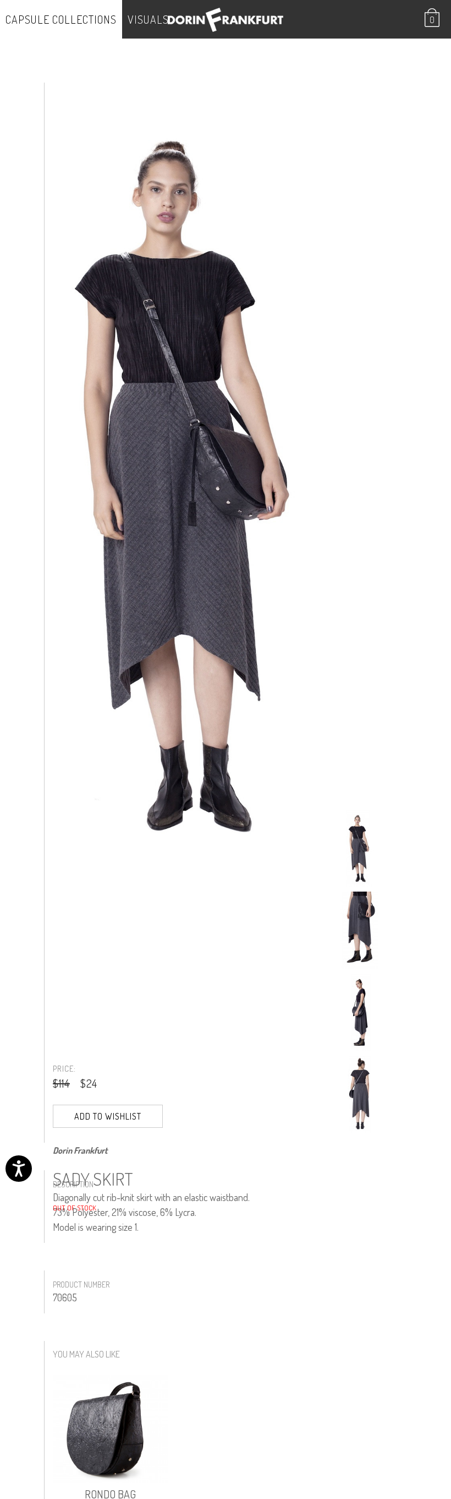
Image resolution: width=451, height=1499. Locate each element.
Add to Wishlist (107, 1116)
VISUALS (148, 19)
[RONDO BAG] (110, 1429)
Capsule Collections (61, 19)
